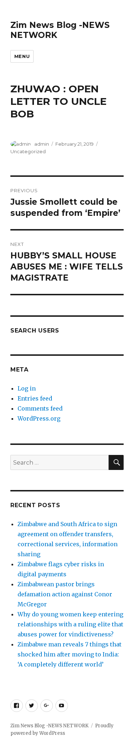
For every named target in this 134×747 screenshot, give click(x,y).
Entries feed (35, 398)
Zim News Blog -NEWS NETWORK (49, 726)
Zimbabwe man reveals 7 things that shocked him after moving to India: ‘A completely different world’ (69, 654)
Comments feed (40, 408)
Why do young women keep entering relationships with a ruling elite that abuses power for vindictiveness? (70, 624)
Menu (22, 56)
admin (41, 144)
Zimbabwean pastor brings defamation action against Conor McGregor (65, 594)
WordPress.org (39, 418)
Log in (27, 388)
